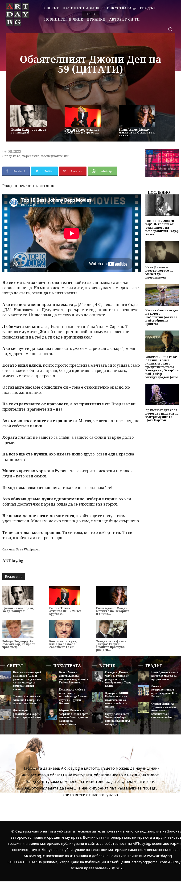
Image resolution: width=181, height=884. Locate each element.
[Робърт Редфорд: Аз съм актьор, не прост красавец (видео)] (17, 629)
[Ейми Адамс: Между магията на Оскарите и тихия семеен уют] (137, 116)
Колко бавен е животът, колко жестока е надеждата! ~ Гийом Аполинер (73, 677)
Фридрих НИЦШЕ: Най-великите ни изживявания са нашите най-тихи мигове (117, 700)
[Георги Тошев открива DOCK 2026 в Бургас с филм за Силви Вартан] (83, 116)
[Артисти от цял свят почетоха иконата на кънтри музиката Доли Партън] (162, 394)
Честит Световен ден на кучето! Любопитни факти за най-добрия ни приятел (161, 317)
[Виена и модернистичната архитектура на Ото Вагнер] (143, 690)
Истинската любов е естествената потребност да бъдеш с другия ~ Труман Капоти (73, 696)
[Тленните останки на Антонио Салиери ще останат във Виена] (5, 700)
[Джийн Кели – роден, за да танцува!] (28, 116)
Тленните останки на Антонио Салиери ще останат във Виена (27, 700)
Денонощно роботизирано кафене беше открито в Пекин (27, 714)
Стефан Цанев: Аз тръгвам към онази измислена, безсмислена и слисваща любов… (163, 711)
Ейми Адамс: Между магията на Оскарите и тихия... (137, 132)
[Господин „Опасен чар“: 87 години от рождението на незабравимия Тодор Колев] (162, 205)
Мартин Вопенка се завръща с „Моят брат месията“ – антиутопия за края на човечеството (74, 717)
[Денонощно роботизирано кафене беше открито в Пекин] (5, 714)
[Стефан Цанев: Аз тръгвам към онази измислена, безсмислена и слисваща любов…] (143, 707)
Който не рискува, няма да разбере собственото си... (63, 644)
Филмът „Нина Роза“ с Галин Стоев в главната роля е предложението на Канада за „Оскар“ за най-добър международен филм (162, 367)
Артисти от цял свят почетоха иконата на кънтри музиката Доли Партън (161, 415)
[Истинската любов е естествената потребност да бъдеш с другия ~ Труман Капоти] (51, 693)
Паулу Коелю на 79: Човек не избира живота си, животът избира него (117, 719)
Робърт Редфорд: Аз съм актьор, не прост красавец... (18, 644)
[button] (170, 29)
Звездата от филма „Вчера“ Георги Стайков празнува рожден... (111, 645)
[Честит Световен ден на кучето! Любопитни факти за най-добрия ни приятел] (162, 295)
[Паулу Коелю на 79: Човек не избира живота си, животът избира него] (97, 717)
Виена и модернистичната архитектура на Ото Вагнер (164, 691)
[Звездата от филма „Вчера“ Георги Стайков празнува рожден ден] (111, 629)
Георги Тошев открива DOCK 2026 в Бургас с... (82, 131)
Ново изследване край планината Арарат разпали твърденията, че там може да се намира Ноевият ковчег (27, 681)
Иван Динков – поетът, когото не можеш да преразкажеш (159, 272)
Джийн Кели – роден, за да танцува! (28, 131)
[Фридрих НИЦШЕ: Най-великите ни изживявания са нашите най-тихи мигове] (97, 697)
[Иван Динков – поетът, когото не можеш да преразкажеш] (162, 252)
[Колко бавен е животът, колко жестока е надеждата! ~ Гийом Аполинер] (51, 676)
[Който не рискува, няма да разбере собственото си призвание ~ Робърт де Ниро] (64, 629)
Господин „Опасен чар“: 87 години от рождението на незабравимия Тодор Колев (162, 227)
